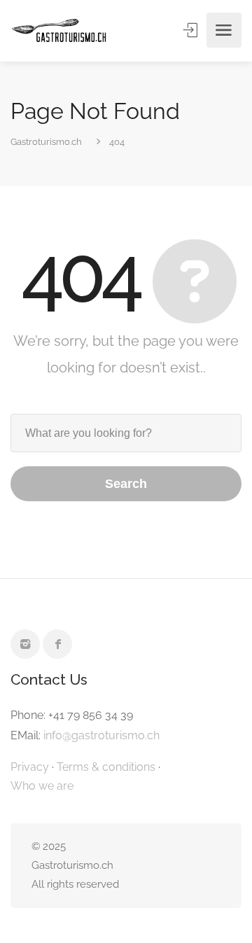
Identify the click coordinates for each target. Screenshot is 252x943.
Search (126, 484)
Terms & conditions (106, 767)
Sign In (191, 30)
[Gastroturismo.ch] (59, 30)
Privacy (29, 767)
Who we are (42, 785)
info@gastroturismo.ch (101, 735)
